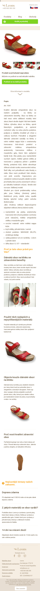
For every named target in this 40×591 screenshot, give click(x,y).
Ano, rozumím (20, 588)
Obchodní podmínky (8, 570)
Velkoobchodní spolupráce (10, 564)
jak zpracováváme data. (24, 584)
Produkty (7, 17)
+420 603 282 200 (9, 8)
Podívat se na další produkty (15, 82)
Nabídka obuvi (6, 560)
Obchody (32, 17)
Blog (20, 17)
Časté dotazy (6, 576)
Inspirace (5, 567)
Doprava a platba (7, 573)
